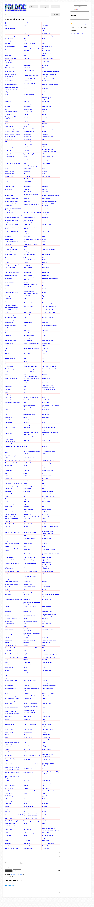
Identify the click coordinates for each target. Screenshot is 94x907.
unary (44, 798)
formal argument (10, 358)
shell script (45, 683)
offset (7, 576)
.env (25, 25)
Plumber (26, 597)
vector (25, 811)
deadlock (44, 259)
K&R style (26, 468)
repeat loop (8, 650)
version (44, 811)
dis (43, 282)
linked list (26, 481)
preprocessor (46, 609)
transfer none (9, 790)
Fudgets (26, 363)
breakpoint (45, 134)
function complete (10, 369)
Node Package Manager (12, 543)
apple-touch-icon (10, 71)
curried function (47, 247)
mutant (7, 536)
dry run (44, 296)
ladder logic (8, 470)
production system (29, 615)
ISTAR (25, 446)
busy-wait (8, 154)
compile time (46, 198)
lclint (25, 473)
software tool (28, 701)
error (25, 317)
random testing (9, 629)
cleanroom (45, 179)
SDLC (25, 675)
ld (42, 473)
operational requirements (12, 584)
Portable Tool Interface (30, 606)
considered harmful (29, 217)
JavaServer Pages (47, 463)
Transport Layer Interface (50, 790)
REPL (25, 650)
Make (43, 504)
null (25, 546)
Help (44, 7)
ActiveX (7, 43)
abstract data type (10, 36)
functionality (9, 366)
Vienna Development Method (14, 815)
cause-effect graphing (30, 166)
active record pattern (30, 41)
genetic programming (30, 382)
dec (43, 265)
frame (44, 361)
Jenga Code (8, 465)
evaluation (45, 320)
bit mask (44, 117)
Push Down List (9, 623)
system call (8, 755)
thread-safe (45, 777)
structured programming (12, 742)
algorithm (26, 58)
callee (25, 156)
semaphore (45, 678)
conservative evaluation (12, 217)
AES (25, 53)
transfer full (45, 788)
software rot (45, 698)
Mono (7, 529)
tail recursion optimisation (31, 764)
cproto (44, 244)
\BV (43, 30)
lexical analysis (46, 475)
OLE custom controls (30, 576)
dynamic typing (28, 306)
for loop (44, 356)
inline (43, 422)
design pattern (28, 275)
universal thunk (28, 806)
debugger (26, 262)
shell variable (9, 685)
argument (45, 88)
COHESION (27, 189)
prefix (25, 609)
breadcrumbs (27, 134)
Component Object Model (31, 204)
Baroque (44, 109)
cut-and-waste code (11, 249)
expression (45, 327)
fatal (43, 335)
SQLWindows (46, 716)
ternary (44, 768)
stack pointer (27, 721)
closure (7, 184)
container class (46, 224)
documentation (28, 289)
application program (11, 84)
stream (7, 734)
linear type (45, 478)
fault (43, 338)
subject (44, 742)
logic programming (47, 491)
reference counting (29, 640)
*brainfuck (27, 23)
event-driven (9, 322)
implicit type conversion (49, 412)
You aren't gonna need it (49, 843)
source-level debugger (30, 703)
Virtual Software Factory (31, 818)
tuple (43, 793)
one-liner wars (28, 579)
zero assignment (28, 848)
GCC (43, 371)
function (44, 363)
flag (6, 348)
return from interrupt (48, 657)
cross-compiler (9, 247)
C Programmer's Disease (31, 244)
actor (43, 43)
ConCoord (45, 209)
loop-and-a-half (46, 493)
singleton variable (10, 690)
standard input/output (30, 724)
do (42, 285)
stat (6, 727)
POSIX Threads (46, 606)
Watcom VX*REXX (29, 826)
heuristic (8, 406)
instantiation (27, 427)
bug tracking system (11, 147)
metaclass (26, 511)
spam (43, 707)
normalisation (28, 543)
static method (28, 729)
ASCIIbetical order (29, 94)
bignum (26, 114)
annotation (27, 67)
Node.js (44, 541)
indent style (8, 417)
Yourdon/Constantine (30, 845)
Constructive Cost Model (12, 224)
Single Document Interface (31, 688)
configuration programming (13, 215)
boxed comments (29, 131)
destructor (8, 278)
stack (43, 719)
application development (31, 75)
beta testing (8, 114)
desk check (45, 275)
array (25, 92)
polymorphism (46, 599)
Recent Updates (76, 24)
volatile (44, 821)
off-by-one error (47, 574)
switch (7, 752)
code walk (45, 186)
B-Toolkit (8, 142)
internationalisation (11, 437)
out (25, 589)
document (8, 289)
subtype (44, 746)
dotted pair (8, 296)
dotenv (44, 292)
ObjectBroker (27, 554)
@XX (25, 30)
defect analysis (28, 267)
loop (25, 493)
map (43, 506)
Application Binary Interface (50, 71)
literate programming (11, 486)
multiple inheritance (30, 532)
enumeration (27, 315)
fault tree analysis (10, 340)
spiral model (8, 716)
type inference (46, 796)
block (43, 121)
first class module (10, 345)
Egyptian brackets (29, 309)
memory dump (46, 509)
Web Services (27, 829)
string (25, 734)
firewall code (46, 343)
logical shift (8, 491)
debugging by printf (29, 265)
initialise (26, 422)
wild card (8, 835)
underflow (45, 801)
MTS (43, 529)
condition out (46, 212)
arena (25, 88)
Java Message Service (30, 460)
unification (45, 803)
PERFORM (8, 594)
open (43, 579)
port (43, 603)
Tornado (26, 785)
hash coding (8, 400)
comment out (9, 195)
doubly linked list (29, 296)
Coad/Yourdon (9, 186)
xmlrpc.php (45, 840)
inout (6, 425)
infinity (44, 419)
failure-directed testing (30, 333)
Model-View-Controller (12, 524)
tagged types (27, 759)
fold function (9, 356)
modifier (44, 524)
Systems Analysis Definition (32, 755)
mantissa (26, 506)
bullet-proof (8, 150)
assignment (45, 101)
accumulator (9, 38)
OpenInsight (27, 581)
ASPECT (7, 98)
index (25, 417)
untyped (7, 808)
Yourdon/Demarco (47, 845)
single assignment (10, 688)
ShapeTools (27, 683)
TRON (25, 793)
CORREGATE (9, 239)
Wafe (25, 823)
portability (8, 606)
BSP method (27, 139)
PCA (43, 592)
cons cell (44, 215)
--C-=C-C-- (45, 23)
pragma (7, 609)
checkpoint (27, 171)
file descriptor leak (47, 340)
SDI (6, 675)
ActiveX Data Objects (30, 43)
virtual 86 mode (10, 818)
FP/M (25, 361)
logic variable (9, 493)
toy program (9, 788)
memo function (28, 509)
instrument (8, 430)
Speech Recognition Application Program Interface (30, 712)
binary (44, 114)
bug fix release (28, 144)
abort (25, 33)
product (7, 615)
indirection (45, 417)
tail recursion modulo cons (13, 764)
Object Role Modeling (48, 571)
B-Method (8, 124)
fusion (7, 371)
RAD (43, 626)
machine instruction (48, 496)
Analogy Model (9, 67)
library (25, 478)
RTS (6, 662)
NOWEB (44, 543)
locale (43, 486)
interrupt (26, 440)
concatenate (27, 209)
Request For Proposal (11, 654)
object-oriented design (30, 563)
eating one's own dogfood (49, 306)
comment (45, 191)
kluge (6, 468)
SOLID (44, 701)
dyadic (7, 302)
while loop (8, 833)
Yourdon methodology (12, 848)
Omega (7, 579)
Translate (79, 9)
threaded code (28, 777)
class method (46, 176)
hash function (46, 400)
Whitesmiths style (47, 833)
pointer (44, 597)
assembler (8, 101)
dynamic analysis (29, 302)
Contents (34, 7)
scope (43, 672)
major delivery (9, 504)
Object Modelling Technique (32, 560)
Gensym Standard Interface (50, 382)
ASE (43, 94)
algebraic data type (10, 58)
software (26, 693)
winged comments (47, 835)
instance (44, 425)
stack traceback (46, 721)
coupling (44, 241)
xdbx (6, 840)
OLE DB (44, 576)
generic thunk (46, 378)
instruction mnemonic (48, 427)
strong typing (46, 737)
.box (6, 25)
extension (45, 330)
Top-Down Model (10, 785)
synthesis (45, 752)
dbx (6, 257)
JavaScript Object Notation (13, 463)
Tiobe (6, 783)
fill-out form (9, 343)
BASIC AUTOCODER (11, 111)
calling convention (47, 156)
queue (25, 623)
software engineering (30, 696)
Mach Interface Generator (13, 499)
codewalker (8, 189)
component (27, 201)
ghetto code (8, 386)
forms (25, 358)
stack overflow (9, 721)
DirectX (26, 282)
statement (27, 727)
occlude (7, 574)
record (7, 637)
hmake (7, 409)
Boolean (26, 126)
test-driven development (12, 772)
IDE (6, 412)
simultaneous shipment (49, 685)
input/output (27, 425)
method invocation (10, 514)
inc (6, 414)
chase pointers (9, 171)
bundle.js (26, 150)
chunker (44, 171)
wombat (7, 838)
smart (43, 690)
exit (25, 325)
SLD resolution (28, 690)
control (26, 231)
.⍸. (24, 28)
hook (25, 409)
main (6, 501)
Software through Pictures (13, 701)
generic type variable (11, 382)
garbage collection (29, 371)
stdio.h (44, 732)
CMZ (43, 184)
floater (26, 351)
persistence (27, 594)
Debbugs (7, 262)
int (24, 430)
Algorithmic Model (47, 58)
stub (25, 742)
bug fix (7, 144)
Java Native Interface (48, 460)
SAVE (25, 667)
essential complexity (11, 320)
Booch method (9, 126)
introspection (9, 444)
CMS (25, 184)
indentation (45, 414)
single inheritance (47, 688)
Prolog (25, 618)
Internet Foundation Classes (32, 437)
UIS (24, 798)
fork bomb (27, 356)
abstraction (27, 36)
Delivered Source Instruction (32, 270)
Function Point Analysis (49, 369)
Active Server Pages (48, 41)
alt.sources (45, 65)
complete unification (11, 201)
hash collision (28, 400)
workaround (27, 838)
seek (43, 675)
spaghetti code (46, 703)
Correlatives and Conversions (32, 239)
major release (28, 504)
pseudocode (8, 621)
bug (43, 142)
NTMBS (7, 546)
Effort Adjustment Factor (12, 309)
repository (45, 650)
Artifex (44, 92)
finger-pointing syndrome (31, 343)
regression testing (10, 645)
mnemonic (8, 521)
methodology (27, 514)
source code (8, 703)
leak (6, 475)
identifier (26, 412)
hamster (26, 395)
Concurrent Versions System (32, 212)
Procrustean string (47, 611)
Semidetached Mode (11, 680)
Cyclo (25, 249)
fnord (43, 353)
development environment (50, 278)
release (26, 645)
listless (26, 483)
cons (25, 215)
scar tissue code (46, 670)
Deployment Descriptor (12, 272)
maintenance (46, 501)
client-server (27, 181)
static (43, 727)
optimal (7, 586)
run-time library (47, 662)
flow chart (27, 353)
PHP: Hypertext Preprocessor (50, 594)
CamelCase (27, 160)
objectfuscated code (29, 557)
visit (43, 818)
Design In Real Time (11, 275)
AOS (43, 67)
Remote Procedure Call (30, 647)
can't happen (46, 160)
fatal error (8, 338)
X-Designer (27, 840)
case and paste (46, 163)
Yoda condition (28, 843)
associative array (10, 104)
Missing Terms (85, 24)
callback (44, 154)
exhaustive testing (10, 325)
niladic (25, 541)
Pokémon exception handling (13, 599)
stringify (7, 737)
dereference (27, 272)
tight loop (26, 780)
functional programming (31, 366)
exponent (26, 327)
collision (44, 189)
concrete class (9, 212)
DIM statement (9, 282)
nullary (44, 546)
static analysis (9, 729)
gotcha (7, 392)
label (43, 468)
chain (6, 168)
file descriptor (28, 340)
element (7, 312)
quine (7, 626)
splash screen (28, 716)
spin (43, 712)
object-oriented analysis (12, 563)
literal (43, 483)
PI (5, 597)
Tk (24, 783)
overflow (44, 589)
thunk (7, 780)
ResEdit (26, 657)
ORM (6, 589)
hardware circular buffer (31, 397)
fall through (8, 335)
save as (7, 670)
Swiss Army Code (47, 749)
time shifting (46, 780)
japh (43, 449)
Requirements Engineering (13, 657)
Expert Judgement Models (49, 325)
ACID (25, 38)
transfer (26, 788)
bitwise (26, 121)
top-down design (47, 783)
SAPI (43, 665)
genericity (45, 374)
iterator (7, 449)
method (44, 511)
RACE (25, 626)
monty (25, 529)
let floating (27, 475)
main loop (26, 501)
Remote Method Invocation (13, 647)
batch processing (47, 111)
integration (45, 430)
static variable (28, 732)
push (43, 621)
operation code (28, 584)
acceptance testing (47, 36)
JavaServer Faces (29, 463)
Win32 (25, 835)
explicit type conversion (12, 327)
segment (7, 678)
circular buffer (9, 173)
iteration (44, 446)
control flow (45, 231)
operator (44, 584)
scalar (25, 670)
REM (43, 645)
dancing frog (9, 252)
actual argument (10, 46)
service (7, 683)
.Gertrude (45, 25)
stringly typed (28, 737)
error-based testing (47, 317)
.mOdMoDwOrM (10, 28)
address (26, 46)
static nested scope (47, 729)
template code (28, 768)
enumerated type (10, 315)
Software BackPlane (48, 693)
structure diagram (47, 739)
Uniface (26, 803)
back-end (8, 106)
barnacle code (28, 109)
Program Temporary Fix (12, 618)
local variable (27, 488)
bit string (8, 121)
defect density (46, 267)
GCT (6, 374)
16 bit (43, 28)
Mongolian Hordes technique (50, 526)
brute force (8, 139)
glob (25, 386)
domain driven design (11, 292)
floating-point (46, 351)
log (43, 488)
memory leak (9, 511)
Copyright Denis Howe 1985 (77, 33)
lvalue (7, 496)
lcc (6, 473)
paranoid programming (30, 592)
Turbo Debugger (10, 796)
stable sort (27, 719)
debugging (45, 262)
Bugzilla (26, 147)
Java (6, 452)
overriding (8, 592)
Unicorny (8, 803)
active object (9, 41)
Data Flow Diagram (29, 254)
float (6, 351)
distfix (7, 285)
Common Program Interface (50, 195)
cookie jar (45, 234)
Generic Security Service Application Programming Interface (31, 378)
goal (25, 389)
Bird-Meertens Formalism (31, 117)
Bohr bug (26, 124)
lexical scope (9, 478)
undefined (27, 801)
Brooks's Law (27, 136)
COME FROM (27, 191)
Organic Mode (46, 586)
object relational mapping (12, 571)
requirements (28, 654)
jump (25, 465)
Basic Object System (29, 111)
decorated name (10, 267)
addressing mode (47, 46)
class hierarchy (9, 176)
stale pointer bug (10, 724)
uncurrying (8, 801)
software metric (28, 698)
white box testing (29, 833)
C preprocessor (9, 244)
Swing (7, 749)
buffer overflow (28, 142)
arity (6, 92)
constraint (45, 217)
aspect (25, 98)
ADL (6, 49)
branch (44, 131)
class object (8, 179)
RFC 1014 (26, 660)
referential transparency (49, 640)
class (43, 173)
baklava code (27, 106)
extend (7, 330)
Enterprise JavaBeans (48, 312)
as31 (6, 94)
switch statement (29, 752)
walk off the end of (10, 826)
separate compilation (30, 680)
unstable (44, 806)
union (7, 806)
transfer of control (29, 790)
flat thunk (45, 348)
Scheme (7, 672)
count (25, 241)
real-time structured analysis (50, 634)
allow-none (45, 61)
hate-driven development (12, 402)
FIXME (44, 345)
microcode (45, 514)
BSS (43, 139)
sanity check (27, 665)
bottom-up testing (47, 129)
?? (5, 30)
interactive (8, 433)
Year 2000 (8, 843)
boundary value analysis (12, 131)
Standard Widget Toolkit (49, 724)
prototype (45, 618)
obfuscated (27, 549)
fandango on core (29, 335)
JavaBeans (45, 457)
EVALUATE (27, 320)
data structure (46, 254)
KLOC (43, 465)
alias (25, 61)
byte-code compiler (29, 154)
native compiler (46, 538)
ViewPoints (45, 815)
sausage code (9, 667)
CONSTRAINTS (46, 221)
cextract (44, 166)
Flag (13, 885)
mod (25, 521)
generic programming (11, 378)
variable (7, 811)
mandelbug (8, 506)
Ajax (43, 55)
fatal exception (28, 338)
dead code (8, 259)
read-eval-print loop (11, 634)
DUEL (25, 298)
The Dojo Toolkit (28, 772)
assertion (26, 101)
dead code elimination (30, 259)
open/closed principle (11, 581)
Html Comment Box (17, 874)
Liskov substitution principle (13, 483)
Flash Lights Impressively (31, 348)
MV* (25, 536)
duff (43, 298)
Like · (6, 885)
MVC (43, 536)
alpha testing (27, 65)
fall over (44, 333)
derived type (45, 272)
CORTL (44, 239)
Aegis (6, 53)
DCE (25, 257)
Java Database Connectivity (13, 460)
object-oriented (46, 560)
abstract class (46, 33)
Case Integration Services (12, 166)
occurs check (27, 574)
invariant (44, 444)
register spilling (46, 642)
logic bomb (27, 491)
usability (26, 808)
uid (6, 798)
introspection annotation (31, 444)
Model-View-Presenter (30, 524)
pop (6, 603)
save (43, 667)
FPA (6, 361)
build (43, 147)
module (7, 526)
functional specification (49, 366)
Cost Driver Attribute (11, 241)
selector (26, 678)
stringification (46, 734)
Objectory (26, 567)
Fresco (7, 363)
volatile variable (10, 823)
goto (25, 392)
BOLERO (44, 124)
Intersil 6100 (46, 440)
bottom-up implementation (13, 129)
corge (43, 236)
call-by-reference (10, 156)
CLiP (43, 181)
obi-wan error (9, 554)
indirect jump (9, 419)
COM (6, 191)
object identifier (46, 557)
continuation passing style (50, 228)
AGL (25, 55)
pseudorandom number (30, 621)
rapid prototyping (47, 629)
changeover (27, 168)
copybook (8, 236)
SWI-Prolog (27, 749)
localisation (8, 488)
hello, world (45, 402)
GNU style (8, 389)
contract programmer (11, 231)
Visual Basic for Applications (13, 821)
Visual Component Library (31, 821)
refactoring (8, 640)
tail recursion (46, 759)
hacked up (8, 395)
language (26, 470)
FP (42, 358)
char (43, 168)
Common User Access (11, 198)
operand (44, 581)
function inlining (29, 369)
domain (44, 289)
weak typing (8, 829)
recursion (26, 637)
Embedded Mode (28, 312)
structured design (29, 739)
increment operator (29, 414)
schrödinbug (27, 672)
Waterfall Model (46, 826)
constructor (27, 224)
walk (43, 823)
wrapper (44, 838)
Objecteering (9, 557)
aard (6, 33)
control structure (10, 234)
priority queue (28, 611)
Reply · (9, 885)
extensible (27, 330)
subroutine (27, 746)
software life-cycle (47, 696)
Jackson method (28, 449)
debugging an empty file (12, 265)
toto (43, 785)
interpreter (45, 437)
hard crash (8, 397)
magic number (28, 499)
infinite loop (27, 419)
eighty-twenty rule (47, 309)
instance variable (10, 427)
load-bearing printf (29, 486)
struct (7, 739)
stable (7, 719)
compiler (26, 198)
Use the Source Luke (48, 808)
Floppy (7, 353)
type (25, 796)
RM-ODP (44, 660)
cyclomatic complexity (48, 249)
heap (25, 402)
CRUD (25, 247)
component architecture (49, 201)
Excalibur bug (28, 322)
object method (9, 560)
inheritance (8, 422)
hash (43, 397)
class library (27, 176)
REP (43, 647)
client (7, 181)
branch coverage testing (12, 134)
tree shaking (9, 793)
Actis (43, 38)
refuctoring (8, 642)
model (44, 521)
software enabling (10, 696)
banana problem (46, 106)
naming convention (29, 538)
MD (6, 509)
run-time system (10, 665)
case (25, 163)
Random (55, 7)
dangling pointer (28, 252)
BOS (43, 126)
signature (26, 685)
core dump (27, 236)
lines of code (9, 481)
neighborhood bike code (12, 541)
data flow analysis (10, 254)
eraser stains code (10, 317)
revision (7, 660)
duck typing (8, 298)
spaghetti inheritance (11, 707)
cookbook (26, 234)
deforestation (9, 270)
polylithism (27, 599)
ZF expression (46, 848)
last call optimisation (48, 470)
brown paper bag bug (48, 136)
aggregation (8, 55)
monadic (26, 526)
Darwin (44, 252)
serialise (44, 680)
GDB (25, 374)
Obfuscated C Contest (48, 549)
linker (43, 481)
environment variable (48, 315)
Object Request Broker (30, 571)
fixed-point (27, 345)
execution (45, 322)
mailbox (44, 499)
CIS (24, 173)
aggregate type (46, 53)
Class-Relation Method (30, 179)
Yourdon (7, 845)
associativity (27, 104)
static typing (9, 732)
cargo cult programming (12, 163)
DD (43, 257)
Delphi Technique (47, 270)
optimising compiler (29, 586)
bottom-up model (29, 129)
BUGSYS (44, 144)
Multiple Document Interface (13, 532)
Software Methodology (12, 698)
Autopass (44, 104)
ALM (6, 65)
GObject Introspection (48, 389)
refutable (26, 642)
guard (43, 392)
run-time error (28, 662)
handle (44, 395)
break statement (10, 136)
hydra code (45, 409)
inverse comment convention (14, 446)
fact (6, 333)
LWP (25, 496)
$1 (5, 23)
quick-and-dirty (46, 623)
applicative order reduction (50, 84)
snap (6, 693)
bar (6, 109)
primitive (8, 611)
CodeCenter (27, 186)
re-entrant (45, 637)
